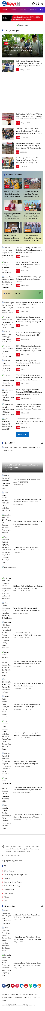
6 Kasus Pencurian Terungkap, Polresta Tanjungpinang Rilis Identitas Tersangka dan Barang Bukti (27, 938)
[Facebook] (4, 986)
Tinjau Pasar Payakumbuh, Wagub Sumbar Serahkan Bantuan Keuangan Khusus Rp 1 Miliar (28, 788)
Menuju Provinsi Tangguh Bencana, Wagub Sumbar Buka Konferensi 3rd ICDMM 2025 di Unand (28, 662)
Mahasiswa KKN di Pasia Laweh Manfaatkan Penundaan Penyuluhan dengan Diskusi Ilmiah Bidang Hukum (29, 131)
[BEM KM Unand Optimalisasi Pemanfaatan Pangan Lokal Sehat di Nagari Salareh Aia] (8, 365)
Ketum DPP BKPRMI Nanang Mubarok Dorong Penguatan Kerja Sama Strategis (32, 238)
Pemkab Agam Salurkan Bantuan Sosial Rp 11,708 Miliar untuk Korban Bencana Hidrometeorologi (29, 305)
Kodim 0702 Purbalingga (12, 886)
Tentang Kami (14, 994)
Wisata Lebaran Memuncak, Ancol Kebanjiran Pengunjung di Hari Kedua (26, 609)
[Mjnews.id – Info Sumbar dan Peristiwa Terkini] (11, 3)
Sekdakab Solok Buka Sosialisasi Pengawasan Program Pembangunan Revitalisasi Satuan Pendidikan (25, 763)
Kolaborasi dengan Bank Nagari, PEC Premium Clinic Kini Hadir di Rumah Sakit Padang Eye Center (32, 216)
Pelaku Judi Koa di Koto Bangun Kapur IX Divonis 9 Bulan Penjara (26, 916)
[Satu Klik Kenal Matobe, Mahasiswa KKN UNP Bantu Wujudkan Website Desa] (7, 502)
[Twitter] (8, 986)
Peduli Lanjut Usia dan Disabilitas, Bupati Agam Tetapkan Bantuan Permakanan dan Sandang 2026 (27, 160)
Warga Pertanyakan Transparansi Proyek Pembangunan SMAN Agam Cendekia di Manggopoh (28, 264)
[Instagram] (17, 986)
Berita (6, 43)
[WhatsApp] (30, 986)
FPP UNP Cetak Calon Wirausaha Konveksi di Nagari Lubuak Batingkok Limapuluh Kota (12, 194)
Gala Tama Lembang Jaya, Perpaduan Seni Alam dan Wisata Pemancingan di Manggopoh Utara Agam (29, 250)
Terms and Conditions (22, 997)
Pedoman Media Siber (29, 994)
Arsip (4, 1000)
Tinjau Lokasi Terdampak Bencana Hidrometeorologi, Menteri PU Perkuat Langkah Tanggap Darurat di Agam (29, 63)
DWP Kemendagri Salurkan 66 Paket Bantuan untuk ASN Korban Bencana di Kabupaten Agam (29, 421)
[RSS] (39, 986)
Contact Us (35, 997)
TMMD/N (7, 878)
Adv (17, 69)
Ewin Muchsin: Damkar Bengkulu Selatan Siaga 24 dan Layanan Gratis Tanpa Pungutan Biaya (27, 816)
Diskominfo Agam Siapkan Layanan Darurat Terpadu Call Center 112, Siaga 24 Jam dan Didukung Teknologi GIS (29, 319)
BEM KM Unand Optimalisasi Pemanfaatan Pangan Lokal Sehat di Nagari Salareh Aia (28, 363)
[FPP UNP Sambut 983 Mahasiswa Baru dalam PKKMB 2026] (7, 482)
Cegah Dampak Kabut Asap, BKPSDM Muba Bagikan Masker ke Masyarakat (14, 18)
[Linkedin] (22, 986)
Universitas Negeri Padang (13, 882)
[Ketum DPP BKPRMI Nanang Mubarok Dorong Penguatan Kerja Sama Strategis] (32, 227)
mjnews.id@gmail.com (14, 861)
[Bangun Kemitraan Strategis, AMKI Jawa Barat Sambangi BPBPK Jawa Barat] (13, 227)
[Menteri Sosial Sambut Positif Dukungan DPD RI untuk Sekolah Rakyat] (7, 706)
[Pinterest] (13, 986)
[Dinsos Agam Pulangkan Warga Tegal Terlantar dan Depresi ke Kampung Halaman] (8, 282)
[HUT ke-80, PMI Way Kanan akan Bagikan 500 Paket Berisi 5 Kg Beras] (7, 685)
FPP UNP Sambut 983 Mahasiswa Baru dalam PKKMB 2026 (26, 481)
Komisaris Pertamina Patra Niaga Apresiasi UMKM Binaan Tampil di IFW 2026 (32, 194)
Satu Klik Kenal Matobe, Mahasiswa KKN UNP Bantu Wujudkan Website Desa (27, 501)
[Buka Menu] (37, 3)
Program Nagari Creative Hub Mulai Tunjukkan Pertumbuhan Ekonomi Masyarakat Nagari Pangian (12, 216)
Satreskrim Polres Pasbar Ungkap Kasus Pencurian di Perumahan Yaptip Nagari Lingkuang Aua (27, 964)
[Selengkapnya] (40, 293)
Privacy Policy (7, 997)
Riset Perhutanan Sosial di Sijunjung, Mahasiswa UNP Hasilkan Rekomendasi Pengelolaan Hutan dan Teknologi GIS (26, 549)
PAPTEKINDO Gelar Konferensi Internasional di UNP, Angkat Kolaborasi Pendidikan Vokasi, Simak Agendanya (27, 634)
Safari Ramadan (9, 890)
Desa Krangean (9, 893)
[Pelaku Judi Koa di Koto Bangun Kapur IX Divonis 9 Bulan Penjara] (7, 917)
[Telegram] (35, 986)
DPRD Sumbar (9, 871)
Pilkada (6, 897)
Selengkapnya (22, 434)
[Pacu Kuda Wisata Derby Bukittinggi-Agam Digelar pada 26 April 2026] (8, 336)
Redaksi (4, 994)
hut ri (5, 901)
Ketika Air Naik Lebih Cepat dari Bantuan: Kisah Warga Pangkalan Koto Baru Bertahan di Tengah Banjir (28, 587)
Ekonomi (8, 230)
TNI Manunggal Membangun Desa (15, 875)
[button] (33, 3)
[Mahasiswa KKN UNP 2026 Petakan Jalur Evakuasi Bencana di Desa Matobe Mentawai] (7, 524)
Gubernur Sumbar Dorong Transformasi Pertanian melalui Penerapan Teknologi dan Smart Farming (21, 49)
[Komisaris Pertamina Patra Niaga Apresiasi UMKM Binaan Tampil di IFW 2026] (32, 183)
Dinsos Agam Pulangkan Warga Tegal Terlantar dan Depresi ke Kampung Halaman (28, 279)
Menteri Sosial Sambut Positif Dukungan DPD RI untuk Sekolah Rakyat (27, 706)
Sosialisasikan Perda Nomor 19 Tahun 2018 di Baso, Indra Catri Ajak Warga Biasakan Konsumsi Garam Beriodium (29, 116)
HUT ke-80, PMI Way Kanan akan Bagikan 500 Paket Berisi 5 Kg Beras (28, 685)
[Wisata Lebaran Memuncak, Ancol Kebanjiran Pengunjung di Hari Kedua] (7, 610)
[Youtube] (26, 986)
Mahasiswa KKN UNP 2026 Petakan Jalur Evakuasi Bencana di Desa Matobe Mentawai (27, 523)
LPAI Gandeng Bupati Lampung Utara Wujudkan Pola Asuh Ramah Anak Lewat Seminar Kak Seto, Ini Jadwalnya (27, 734)
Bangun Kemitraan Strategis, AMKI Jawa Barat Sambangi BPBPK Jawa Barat (12, 238)
